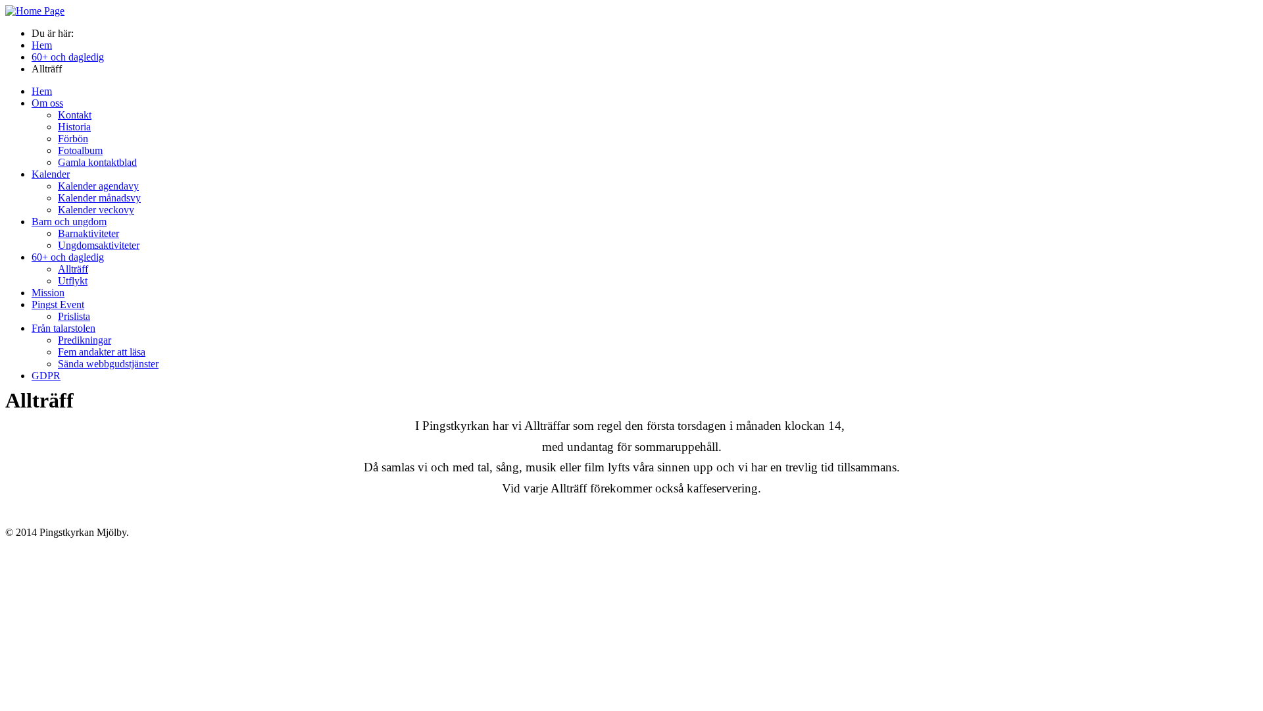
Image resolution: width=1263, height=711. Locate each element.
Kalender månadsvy (99, 197)
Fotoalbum (80, 150)
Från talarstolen (63, 328)
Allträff (73, 269)
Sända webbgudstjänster (108, 363)
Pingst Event (58, 304)
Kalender (51, 174)
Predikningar (84, 340)
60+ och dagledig (68, 257)
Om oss (47, 103)
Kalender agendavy (98, 186)
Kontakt (74, 114)
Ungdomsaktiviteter (98, 245)
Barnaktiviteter (88, 233)
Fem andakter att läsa (101, 351)
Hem (42, 91)
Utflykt (72, 280)
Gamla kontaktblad (97, 162)
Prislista (74, 316)
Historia (74, 126)
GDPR (46, 375)
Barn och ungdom (69, 221)
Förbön (73, 138)
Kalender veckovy (96, 209)
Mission (48, 292)
